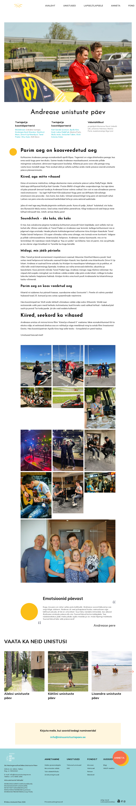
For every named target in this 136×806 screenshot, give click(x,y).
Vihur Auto (25, 137)
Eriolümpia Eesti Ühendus (25, 132)
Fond (131, 5)
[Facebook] (122, 801)
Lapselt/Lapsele (93, 5)
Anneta (115, 5)
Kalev (60, 137)
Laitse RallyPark (62, 132)
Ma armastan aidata (52, 768)
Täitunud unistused (74, 765)
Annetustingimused (52, 775)
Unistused (69, 5)
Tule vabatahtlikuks (52, 771)
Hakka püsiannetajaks (53, 765)
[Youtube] (118, 801)
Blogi (105, 765)
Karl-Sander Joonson (60, 130)
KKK (68, 768)
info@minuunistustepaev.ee (68, 737)
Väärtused (91, 768)
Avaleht (50, 5)
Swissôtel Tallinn (69, 134)
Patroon (90, 771)
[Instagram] (124, 802)
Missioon (90, 765)
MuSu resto (56, 134)
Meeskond (90, 775)
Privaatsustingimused (54, 802)
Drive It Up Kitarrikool (29, 134)
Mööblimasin (20, 130)
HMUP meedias (108, 768)
